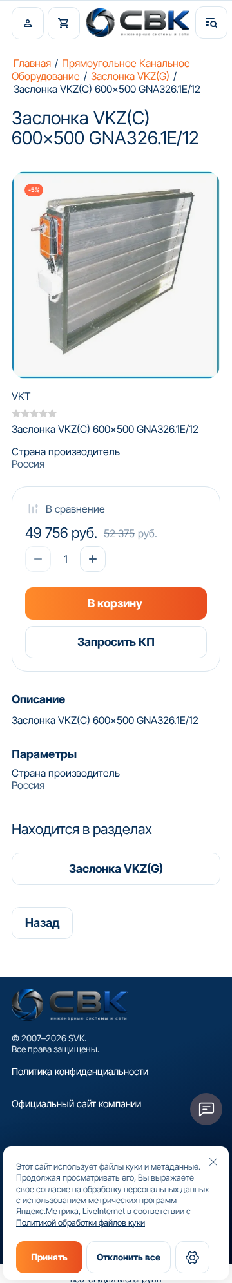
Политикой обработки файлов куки (80, 1222)
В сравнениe (75, 508)
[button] (28, 23)
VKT (21, 396)
